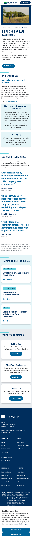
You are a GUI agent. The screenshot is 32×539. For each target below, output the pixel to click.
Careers (3, 445)
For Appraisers (5, 460)
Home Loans (20, 442)
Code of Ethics (5, 449)
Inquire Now (16, 354)
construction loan (12, 101)
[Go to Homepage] (16, 417)
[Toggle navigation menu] (2, 2)
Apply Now (16, 377)
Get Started (25, 2)
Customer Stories (6, 478)
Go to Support (16, 398)
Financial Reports (6, 457)
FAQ (18, 482)
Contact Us (20, 472)
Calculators (5, 475)
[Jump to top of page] (16, 411)
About (3, 442)
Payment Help (5, 485)
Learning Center (6, 472)
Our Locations (21, 475)
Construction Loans (23, 445)
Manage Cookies (16, 534)
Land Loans (16, 27)
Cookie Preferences (7, 482)
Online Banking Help (23, 478)
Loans (9, 27)
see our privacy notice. (21, 525)
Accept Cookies (16, 529)
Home (4, 27)
